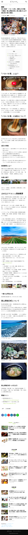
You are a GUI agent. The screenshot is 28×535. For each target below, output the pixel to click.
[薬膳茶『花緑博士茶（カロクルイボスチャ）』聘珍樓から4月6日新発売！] (4, 440)
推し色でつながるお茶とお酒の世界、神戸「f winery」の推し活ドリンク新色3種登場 (18, 498)
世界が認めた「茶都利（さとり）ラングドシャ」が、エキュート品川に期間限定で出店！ (18, 455)
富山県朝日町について (13, 65)
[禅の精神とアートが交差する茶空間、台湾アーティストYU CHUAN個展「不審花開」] (4, 428)
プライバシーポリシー (17, 531)
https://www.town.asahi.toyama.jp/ (11, 400)
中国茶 (10, 4)
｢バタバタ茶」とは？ (12, 53)
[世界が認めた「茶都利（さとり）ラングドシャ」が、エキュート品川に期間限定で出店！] (4, 455)
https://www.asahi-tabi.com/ (9, 403)
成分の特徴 (12, 57)
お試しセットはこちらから (7, 526)
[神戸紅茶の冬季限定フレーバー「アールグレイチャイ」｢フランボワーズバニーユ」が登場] (4, 518)
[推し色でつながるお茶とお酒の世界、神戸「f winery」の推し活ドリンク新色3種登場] (4, 499)
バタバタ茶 (8, 408)
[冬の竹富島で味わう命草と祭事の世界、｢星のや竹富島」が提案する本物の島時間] (4, 512)
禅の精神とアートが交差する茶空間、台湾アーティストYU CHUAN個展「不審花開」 (17, 428)
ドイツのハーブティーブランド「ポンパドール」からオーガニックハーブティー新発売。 (18, 461)
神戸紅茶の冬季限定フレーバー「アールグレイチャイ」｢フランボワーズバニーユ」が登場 (18, 518)
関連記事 (10, 422)
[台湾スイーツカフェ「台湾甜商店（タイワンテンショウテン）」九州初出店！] (4, 481)
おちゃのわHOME (4, 4)
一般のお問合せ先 (13, 63)
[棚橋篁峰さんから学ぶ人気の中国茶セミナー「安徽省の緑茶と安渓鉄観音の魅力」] (4, 434)
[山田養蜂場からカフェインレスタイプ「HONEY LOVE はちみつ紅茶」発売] (4, 492)
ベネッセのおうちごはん (6, 525)
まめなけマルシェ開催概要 (14, 61)
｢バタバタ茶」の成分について (14, 55)
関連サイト (12, 68)
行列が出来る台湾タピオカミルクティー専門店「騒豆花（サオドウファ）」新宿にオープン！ (18, 474)
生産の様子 (12, 60)
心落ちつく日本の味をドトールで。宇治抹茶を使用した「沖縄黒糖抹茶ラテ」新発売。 (18, 468)
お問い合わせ (9, 531)
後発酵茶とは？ (13, 58)
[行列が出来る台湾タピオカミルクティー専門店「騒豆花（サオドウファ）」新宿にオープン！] (4, 475)
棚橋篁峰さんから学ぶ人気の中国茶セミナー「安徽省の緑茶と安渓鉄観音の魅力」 (17, 434)
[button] (26, 2)
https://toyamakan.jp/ (7, 262)
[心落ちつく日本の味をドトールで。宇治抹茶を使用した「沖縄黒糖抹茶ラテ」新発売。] (4, 468)
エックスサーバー (10, 523)
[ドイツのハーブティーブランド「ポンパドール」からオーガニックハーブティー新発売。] (4, 461)
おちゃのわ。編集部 (6, 15)
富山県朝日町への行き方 (14, 66)
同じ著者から (16, 422)
